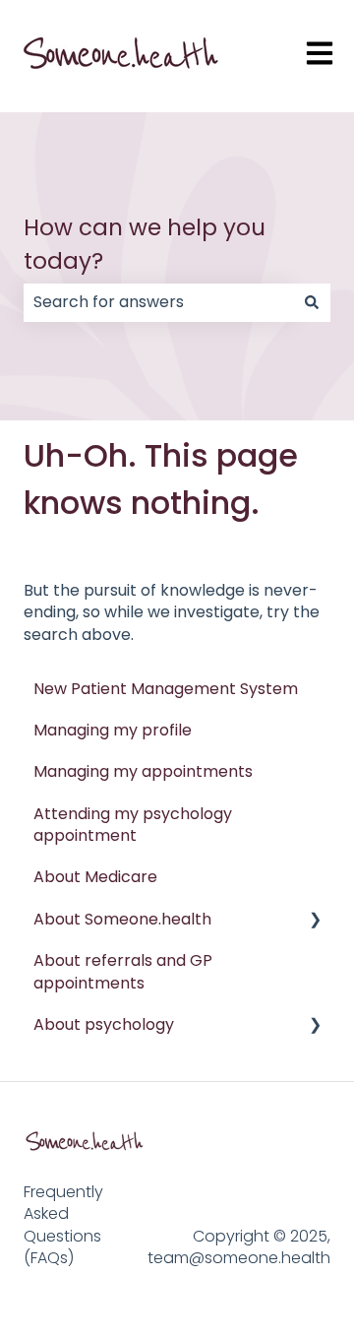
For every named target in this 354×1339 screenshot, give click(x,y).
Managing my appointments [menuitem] (143, 771)
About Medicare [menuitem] (95, 876)
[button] (314, 921)
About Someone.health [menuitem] (122, 919)
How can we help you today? (145, 245)
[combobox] (158, 302)
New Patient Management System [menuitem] (165, 688)
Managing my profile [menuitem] (112, 730)
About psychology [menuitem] (103, 1024)
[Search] (311, 302)
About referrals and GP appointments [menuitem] (122, 971)
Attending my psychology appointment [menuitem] (132, 824)
